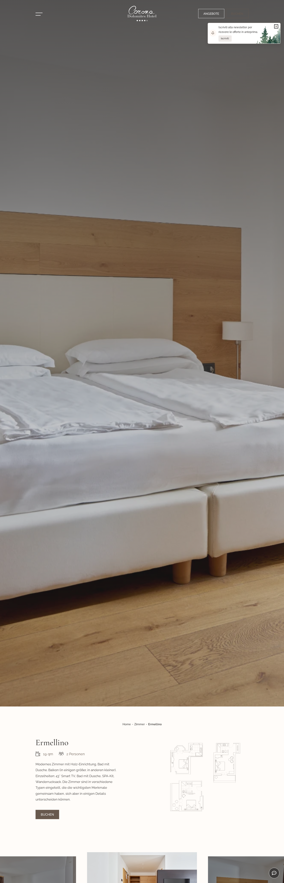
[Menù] (39, 14)
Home (126, 724)
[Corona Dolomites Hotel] (142, 13)
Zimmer (139, 724)
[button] (276, 26)
